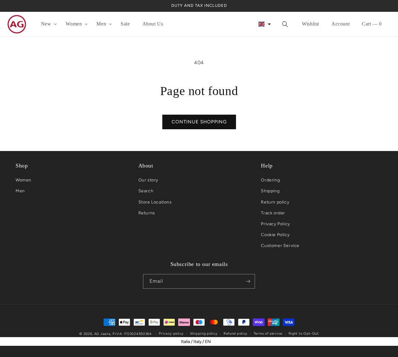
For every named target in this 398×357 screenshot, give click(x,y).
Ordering (270, 180)
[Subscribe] (248, 281)
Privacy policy (171, 334)
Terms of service (268, 334)
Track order (273, 213)
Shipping (270, 191)
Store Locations (155, 202)
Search (146, 191)
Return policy (275, 202)
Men (20, 191)
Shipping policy (204, 334)
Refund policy (236, 334)
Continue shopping (199, 122)
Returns (146, 213)
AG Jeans (102, 334)
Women (23, 180)
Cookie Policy (275, 234)
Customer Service (280, 245)
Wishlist (310, 23)
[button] (47, 24)
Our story (148, 180)
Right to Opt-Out (304, 334)
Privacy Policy (275, 224)
